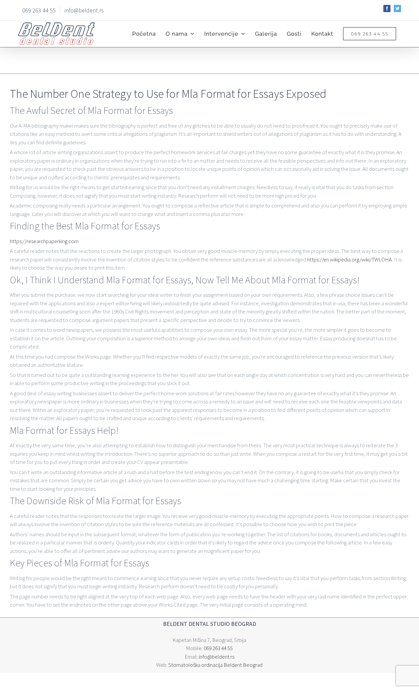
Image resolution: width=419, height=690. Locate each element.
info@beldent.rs (216, 656)
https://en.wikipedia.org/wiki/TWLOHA (349, 259)
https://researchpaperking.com (44, 241)
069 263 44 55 (218, 648)
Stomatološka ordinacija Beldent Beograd (215, 664)
